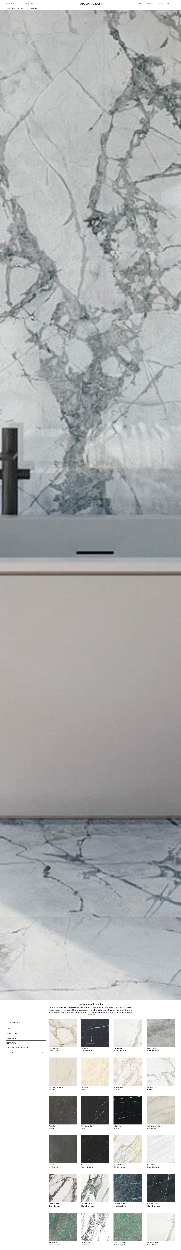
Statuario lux (118, 1048)
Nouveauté (140, 4)
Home (8, 9)
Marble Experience (55, 1050)
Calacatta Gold (54, 1048)
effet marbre (34, 9)
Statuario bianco (152, 1242)
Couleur (9, 1052)
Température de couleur (17, 1048)
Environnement (12, 1038)
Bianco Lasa (151, 1165)
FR (168, 4)
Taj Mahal (84, 1087)
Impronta (20, 4)
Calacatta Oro (118, 1165)
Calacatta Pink (54, 1204)
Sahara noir (85, 1048)
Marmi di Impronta (87, 1167)
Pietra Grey (52, 1126)
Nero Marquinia (86, 1126)
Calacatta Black (152, 1204)
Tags (8, 1029)
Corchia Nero (85, 1242)
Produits (149, 4)
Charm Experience (55, 1206)
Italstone (30, 4)
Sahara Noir (118, 1126)
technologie (11, 1033)
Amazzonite (53, 1242)
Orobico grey (151, 1048)
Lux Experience (152, 1128)
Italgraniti (10, 4)
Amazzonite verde (120, 1242)
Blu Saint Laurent (119, 1204)
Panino (173, 4)
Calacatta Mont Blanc (56, 1087)
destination (11, 1043)
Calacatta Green (86, 1204)
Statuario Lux (151, 1087)
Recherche (160, 4)
